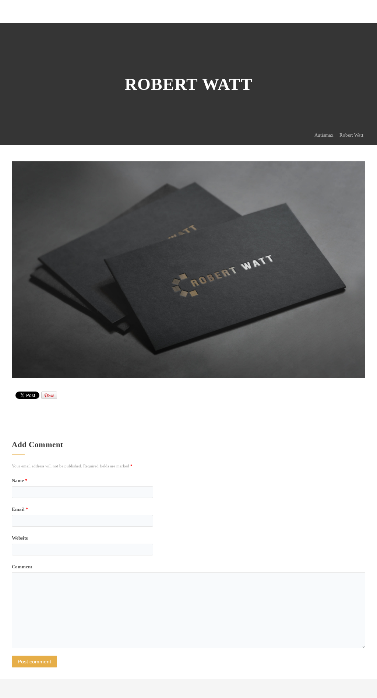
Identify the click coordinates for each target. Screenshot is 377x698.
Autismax (324, 135)
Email (20, 509)
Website (20, 538)
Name (20, 480)
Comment (22, 566)
